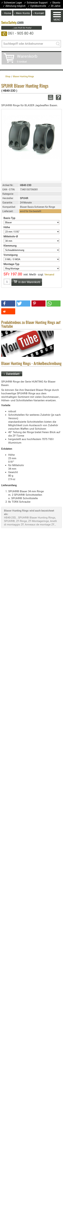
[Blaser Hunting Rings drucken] (50, 97)
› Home (6, 13)
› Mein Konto (22, 13)
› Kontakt (38, 13)
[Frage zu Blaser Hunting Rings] (58, 97)
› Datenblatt (12, 374)
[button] (8, 303)
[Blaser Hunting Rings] (31, 136)
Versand (49, 274)
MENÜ (57, 19)
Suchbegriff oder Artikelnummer (23, 44)
